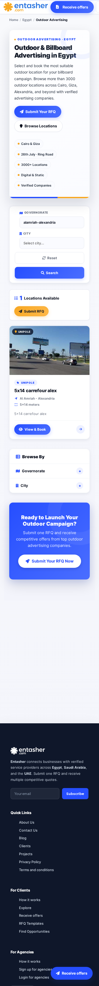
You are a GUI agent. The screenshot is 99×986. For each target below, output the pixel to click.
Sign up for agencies (35, 969)
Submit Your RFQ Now (53, 561)
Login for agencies (34, 977)
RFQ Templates (31, 923)
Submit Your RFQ (40, 111)
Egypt (27, 20)
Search (52, 273)
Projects (25, 854)
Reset (52, 258)
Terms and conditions (36, 870)
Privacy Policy (30, 862)
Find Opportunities (34, 931)
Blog (22, 838)
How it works (29, 900)
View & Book (35, 429)
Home (13, 20)
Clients (25, 846)
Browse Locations (41, 126)
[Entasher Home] (26, 6)
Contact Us (28, 830)
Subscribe (75, 794)
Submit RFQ (34, 311)
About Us (26, 822)
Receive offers (31, 915)
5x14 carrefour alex (35, 390)
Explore (25, 908)
